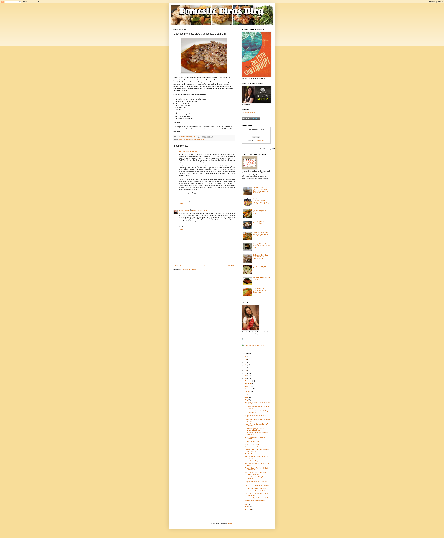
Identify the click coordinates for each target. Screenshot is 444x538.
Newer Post (177, 266)
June (247, 397)
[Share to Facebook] (209, 137)
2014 (245, 365)
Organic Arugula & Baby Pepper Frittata (257, 447)
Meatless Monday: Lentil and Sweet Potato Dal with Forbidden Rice (261, 234)
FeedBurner (260, 141)
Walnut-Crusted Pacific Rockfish (255, 491)
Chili (184, 139)
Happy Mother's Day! (251, 461)
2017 (245, 357)
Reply (181, 203)
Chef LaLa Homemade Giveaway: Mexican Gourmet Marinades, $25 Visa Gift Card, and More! (261, 201)
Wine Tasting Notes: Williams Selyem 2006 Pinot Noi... (256, 494)
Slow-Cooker (200, 139)
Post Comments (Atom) (189, 269)
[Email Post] (199, 136)
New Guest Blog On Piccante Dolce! (256, 498)
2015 (245, 362)
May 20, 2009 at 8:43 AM (200, 210)
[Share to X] (207, 137)
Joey (180, 151)
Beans (180, 139)
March (247, 507)
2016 (245, 359)
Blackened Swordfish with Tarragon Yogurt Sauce (261, 267)
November (248, 383)
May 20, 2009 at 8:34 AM (190, 151)
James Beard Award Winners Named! (257, 485)
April (247, 504)
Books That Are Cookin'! (252, 441)
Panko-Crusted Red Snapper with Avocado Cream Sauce (260, 290)
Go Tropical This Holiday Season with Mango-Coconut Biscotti (260, 256)
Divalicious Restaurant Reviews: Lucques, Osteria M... (255, 429)
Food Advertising (264, 149)
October (248, 386)
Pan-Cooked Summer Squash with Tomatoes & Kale (260, 211)
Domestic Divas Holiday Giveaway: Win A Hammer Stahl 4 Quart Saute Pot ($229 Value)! (261, 190)
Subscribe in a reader (248, 112)
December (248, 381)
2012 (245, 370)
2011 (245, 373)
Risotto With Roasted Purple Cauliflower (257, 488)
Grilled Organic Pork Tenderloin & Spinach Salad (255, 416)
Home (204, 266)
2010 (245, 376)
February (248, 509)
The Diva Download (251, 454)
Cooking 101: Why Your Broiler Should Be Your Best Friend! (261, 245)
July (246, 394)
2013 (245, 368)
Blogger (230, 523)
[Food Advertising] (243, 340)
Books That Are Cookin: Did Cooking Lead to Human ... (256, 411)
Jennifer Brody (184, 210)
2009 (245, 378)
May (246, 400)
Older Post (231, 266)
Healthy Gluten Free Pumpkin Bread (259, 222)
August (247, 391)
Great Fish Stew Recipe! (252, 444)
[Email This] (203, 137)
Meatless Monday (191, 139)
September (249, 389)
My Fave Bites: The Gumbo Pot (254, 501)
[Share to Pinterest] (212, 137)
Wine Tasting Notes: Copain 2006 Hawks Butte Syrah (255, 473)
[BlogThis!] (205, 137)
